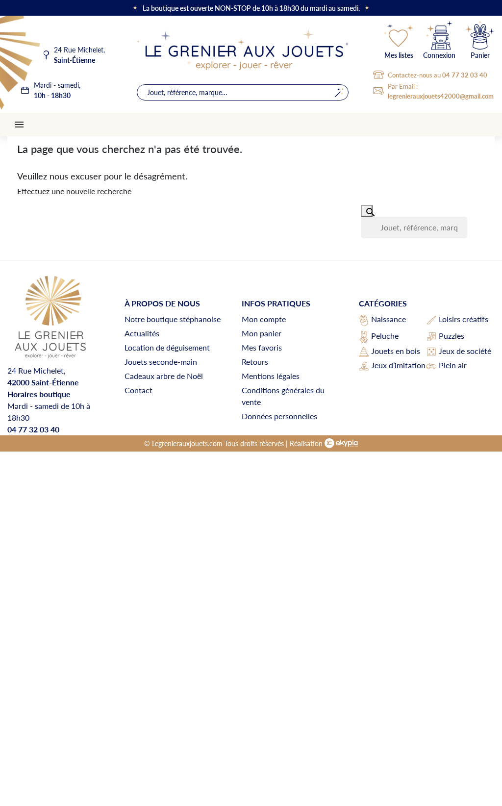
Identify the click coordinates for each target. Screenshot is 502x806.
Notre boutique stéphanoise (173, 319)
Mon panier (261, 333)
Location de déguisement (167, 347)
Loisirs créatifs (463, 319)
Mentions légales (271, 375)
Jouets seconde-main (161, 361)
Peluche (385, 335)
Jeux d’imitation (398, 365)
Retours (255, 361)
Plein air (453, 365)
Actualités (142, 333)
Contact (138, 390)
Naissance (388, 319)
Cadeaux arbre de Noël (164, 375)
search (339, 92)
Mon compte (264, 319)
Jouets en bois (395, 350)
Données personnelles (279, 416)
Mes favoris (262, 347)
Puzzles (451, 335)
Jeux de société (465, 350)
